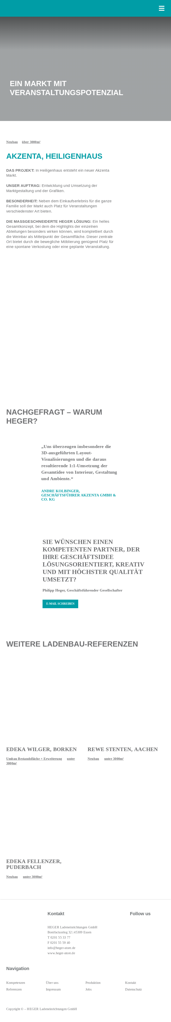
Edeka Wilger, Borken (41, 749)
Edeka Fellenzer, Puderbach (34, 864)
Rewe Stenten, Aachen (123, 749)
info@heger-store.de (61, 948)
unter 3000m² (114, 758)
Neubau (12, 142)
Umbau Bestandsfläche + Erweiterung (34, 758)
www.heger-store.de (61, 953)
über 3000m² (31, 142)
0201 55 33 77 (60, 937)
